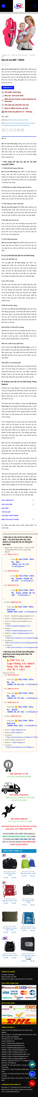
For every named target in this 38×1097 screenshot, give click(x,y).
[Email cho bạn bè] (15, 130)
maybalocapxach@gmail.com (15, 1043)
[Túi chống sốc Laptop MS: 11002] (28, 944)
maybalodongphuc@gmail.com (16, 1047)
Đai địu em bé (9, 123)
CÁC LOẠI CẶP (7, 504)
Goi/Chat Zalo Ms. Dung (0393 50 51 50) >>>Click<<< (23, 592)
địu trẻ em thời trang (23, 125)
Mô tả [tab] (4, 138)
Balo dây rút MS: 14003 (28, 928)
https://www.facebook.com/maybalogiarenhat (21, 643)
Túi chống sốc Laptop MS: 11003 (10, 929)
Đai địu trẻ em (17, 123)
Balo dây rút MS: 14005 (28, 873)
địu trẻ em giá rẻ (12, 125)
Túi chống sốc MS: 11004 (10, 874)
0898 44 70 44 (13, 689)
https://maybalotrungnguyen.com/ (18, 626)
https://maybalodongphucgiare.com (18, 1054)
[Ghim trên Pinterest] (18, 130)
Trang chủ (6, 55)
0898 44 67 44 (13, 702)
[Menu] (3, 6)
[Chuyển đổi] (33, 500)
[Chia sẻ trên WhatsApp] (3, 130)
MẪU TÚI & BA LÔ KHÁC (10, 519)
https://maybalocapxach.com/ (23, 633)
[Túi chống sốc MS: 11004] (10, 862)
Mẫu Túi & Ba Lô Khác (19, 55)
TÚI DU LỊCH (6, 512)
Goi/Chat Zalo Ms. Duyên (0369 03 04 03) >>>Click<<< (23, 578)
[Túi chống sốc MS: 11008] (28, 889)
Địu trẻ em (25, 123)
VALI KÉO (5, 508)
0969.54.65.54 (13, 675)
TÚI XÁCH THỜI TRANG (10, 515)
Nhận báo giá (7, 87)
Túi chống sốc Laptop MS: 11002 (28, 956)
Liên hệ (14, 877)
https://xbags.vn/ (17, 732)
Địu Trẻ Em (25, 120)
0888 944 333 (16, 602)
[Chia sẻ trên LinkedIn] (22, 130)
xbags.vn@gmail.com (18, 730)
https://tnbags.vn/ (19, 742)
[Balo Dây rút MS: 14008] (10, 944)
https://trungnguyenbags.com (17, 1058)
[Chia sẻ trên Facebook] (7, 130)
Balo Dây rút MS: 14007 (9, 901)
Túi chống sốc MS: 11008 (28, 901)
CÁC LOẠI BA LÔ (8, 500)
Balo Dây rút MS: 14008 (9, 955)
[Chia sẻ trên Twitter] (11, 130)
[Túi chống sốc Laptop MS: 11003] (10, 916)
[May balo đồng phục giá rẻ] (19, 6)
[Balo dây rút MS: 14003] (28, 916)
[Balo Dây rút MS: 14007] (10, 889)
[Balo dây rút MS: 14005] (28, 862)
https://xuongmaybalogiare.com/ (18, 1050)
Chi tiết (5, 877)
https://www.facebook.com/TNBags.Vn (20, 747)
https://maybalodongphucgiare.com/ (19, 631)
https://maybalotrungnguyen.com (18, 1056)
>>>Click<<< (30, 612)
